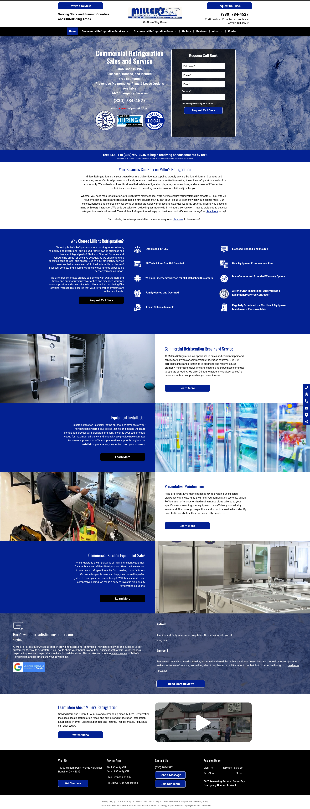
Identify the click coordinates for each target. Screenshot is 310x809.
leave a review (119, 653)
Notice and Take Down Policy (172, 801)
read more (293, 665)
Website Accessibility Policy (196, 801)
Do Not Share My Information (129, 801)
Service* (186, 91)
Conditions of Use (150, 801)
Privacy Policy (108, 801)
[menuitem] (73, 31)
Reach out (212, 211)
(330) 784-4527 (235, 14)
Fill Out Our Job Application (122, 782)
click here (178, 219)
